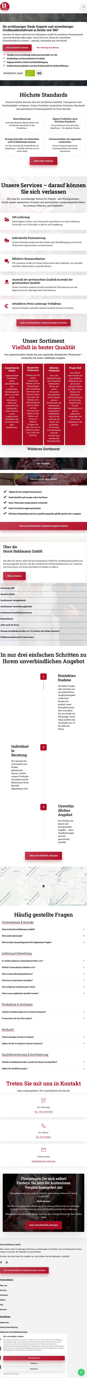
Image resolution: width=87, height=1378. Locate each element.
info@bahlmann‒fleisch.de (43, 1161)
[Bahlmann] (5, 6)
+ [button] (2, 869)
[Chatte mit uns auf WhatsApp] (81, 1372)
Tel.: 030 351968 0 (43, 1137)
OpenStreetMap (70, 905)
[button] (43, 886)
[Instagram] (8, 1262)
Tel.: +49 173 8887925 (43, 1112)
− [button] (2, 873)
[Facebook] (2, 1262)
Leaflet (61, 905)
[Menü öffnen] (84, 7)
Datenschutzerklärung (11, 1374)
